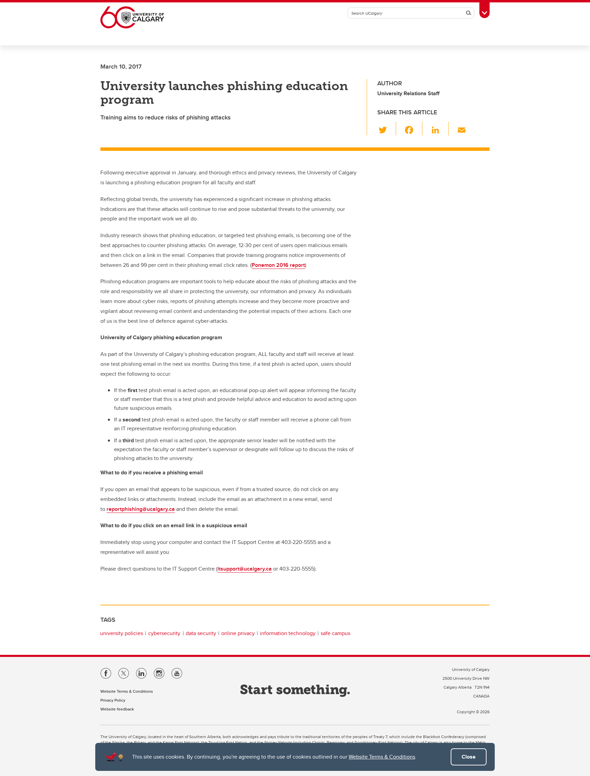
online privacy (238, 633)
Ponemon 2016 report (278, 265)
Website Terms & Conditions (382, 757)
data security (201, 633)
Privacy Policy (112, 700)
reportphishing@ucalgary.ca (141, 509)
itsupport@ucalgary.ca (244, 569)
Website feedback (117, 709)
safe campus (335, 633)
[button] (386, 128)
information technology (287, 633)
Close (469, 757)
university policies (121, 633)
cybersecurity (164, 633)
